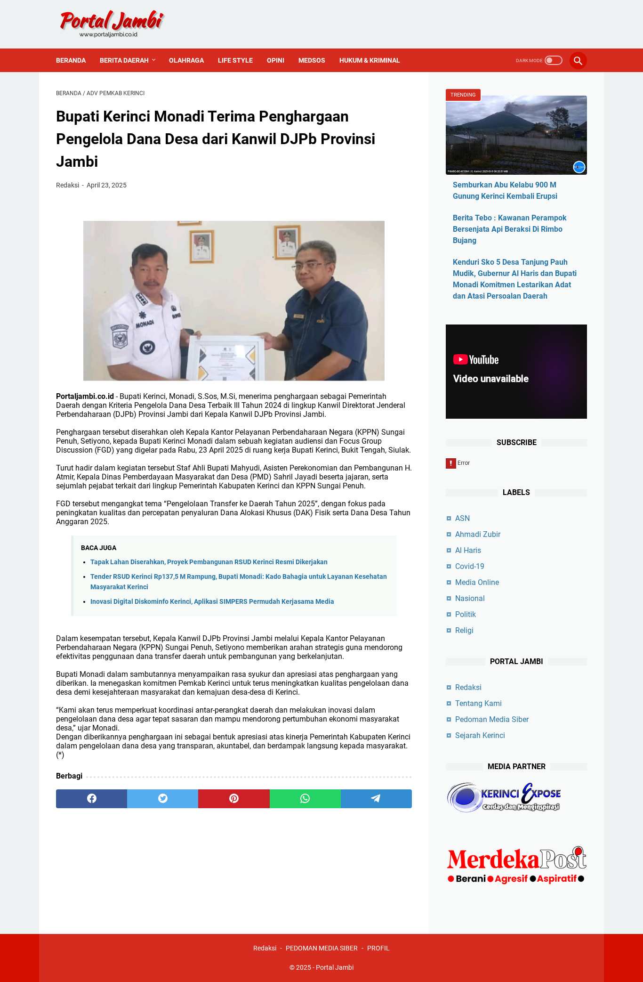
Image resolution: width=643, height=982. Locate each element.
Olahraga (186, 60)
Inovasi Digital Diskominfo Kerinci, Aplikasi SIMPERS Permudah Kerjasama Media (212, 602)
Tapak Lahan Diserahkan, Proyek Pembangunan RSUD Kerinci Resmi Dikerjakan (209, 562)
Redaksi (468, 687)
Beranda (71, 60)
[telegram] (376, 798)
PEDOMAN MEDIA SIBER (322, 948)
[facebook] (91, 798)
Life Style (235, 60)
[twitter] (162, 798)
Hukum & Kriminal (369, 60)
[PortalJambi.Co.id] (120, 24)
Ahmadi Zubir (477, 534)
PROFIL (378, 948)
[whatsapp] (305, 798)
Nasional (470, 598)
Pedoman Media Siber (492, 719)
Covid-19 (469, 566)
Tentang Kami (478, 703)
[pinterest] (233, 798)
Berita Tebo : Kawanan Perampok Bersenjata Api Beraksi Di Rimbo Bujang (510, 229)
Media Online (477, 582)
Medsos (311, 60)
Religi (464, 630)
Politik (465, 614)
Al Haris (468, 550)
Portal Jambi (335, 967)
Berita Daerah (124, 60)
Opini (275, 60)
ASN (462, 518)
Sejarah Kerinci (480, 735)
